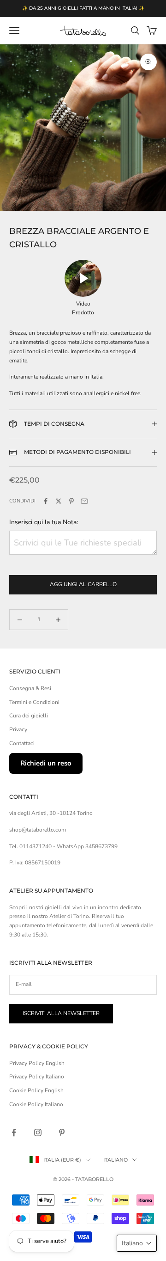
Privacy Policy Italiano (36, 1076)
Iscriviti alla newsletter (61, 1013)
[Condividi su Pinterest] (71, 501)
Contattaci (22, 743)
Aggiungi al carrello (83, 584)
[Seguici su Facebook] (13, 1132)
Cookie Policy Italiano (36, 1104)
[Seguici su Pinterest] (61, 1132)
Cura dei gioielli (28, 715)
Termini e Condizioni (34, 702)
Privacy (18, 729)
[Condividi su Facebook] (45, 501)
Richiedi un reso (45, 763)
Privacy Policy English (37, 1063)
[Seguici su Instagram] (37, 1132)
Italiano (115, 1160)
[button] (136, 1243)
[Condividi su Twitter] (58, 501)
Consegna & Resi (30, 688)
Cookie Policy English (36, 1090)
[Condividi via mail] (84, 501)
